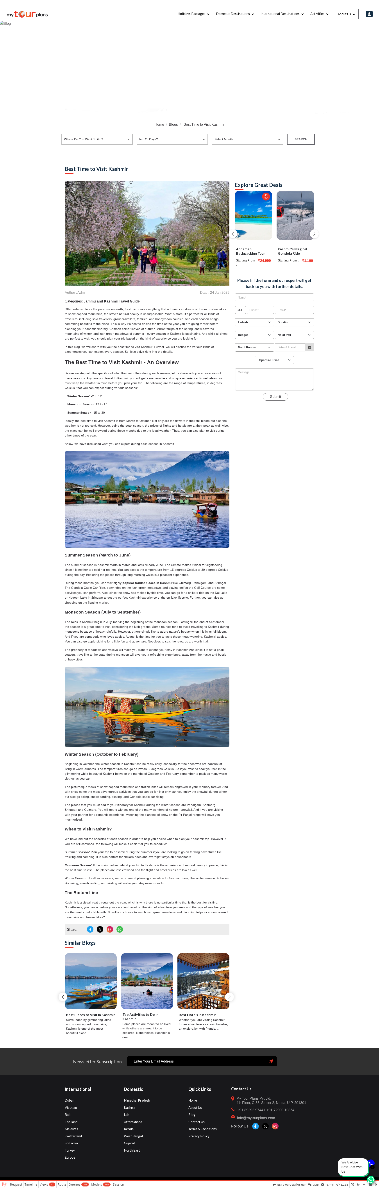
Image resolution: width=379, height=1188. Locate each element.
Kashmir (130, 1107)
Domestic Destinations (233, 14)
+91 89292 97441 (251, 1110)
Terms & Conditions (202, 1129)
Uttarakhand (133, 1122)
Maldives (71, 1129)
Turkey (70, 1150)
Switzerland (73, 1136)
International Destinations (280, 14)
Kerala (129, 1129)
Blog (191, 1114)
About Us (344, 14)
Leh (126, 1114)
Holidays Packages (191, 14)
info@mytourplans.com (256, 1118)
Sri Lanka (71, 1143)
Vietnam (71, 1107)
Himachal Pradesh (137, 1100)
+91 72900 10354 (280, 1110)
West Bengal (133, 1136)
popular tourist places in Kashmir (147, 583)
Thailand (71, 1122)
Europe (70, 1157)
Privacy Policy (198, 1136)
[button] (63, 997)
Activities (317, 14)
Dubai (69, 1100)
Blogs (173, 124)
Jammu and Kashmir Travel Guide (112, 301)
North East (132, 1150)
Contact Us (196, 1122)
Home (159, 124)
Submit (275, 397)
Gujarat (129, 1143)
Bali (67, 1114)
